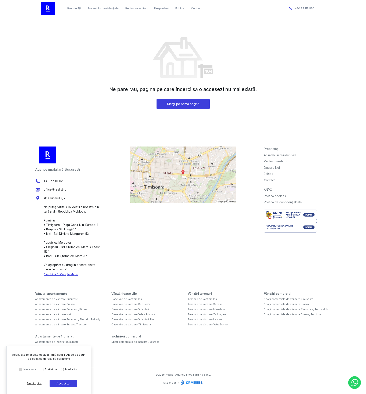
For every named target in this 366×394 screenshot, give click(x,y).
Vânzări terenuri (200, 293)
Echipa (179, 8)
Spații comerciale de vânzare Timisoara (288, 299)
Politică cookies (275, 196)
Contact (196, 8)
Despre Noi (161, 8)
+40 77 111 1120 (304, 8)
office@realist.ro (55, 189)
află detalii (58, 354)
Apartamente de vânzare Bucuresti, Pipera (61, 309)
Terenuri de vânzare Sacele (205, 304)
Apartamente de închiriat (54, 336)
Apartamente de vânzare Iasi (53, 314)
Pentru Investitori (136, 8)
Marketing (71, 369)
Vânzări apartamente (51, 293)
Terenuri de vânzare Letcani (205, 319)
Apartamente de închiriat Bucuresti (56, 341)
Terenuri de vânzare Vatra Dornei (208, 324)
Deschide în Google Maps (61, 274)
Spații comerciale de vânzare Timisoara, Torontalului (296, 309)
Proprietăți (74, 8)
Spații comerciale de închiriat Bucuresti (135, 341)
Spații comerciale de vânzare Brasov (286, 304)
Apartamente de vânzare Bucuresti (56, 299)
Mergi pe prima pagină (183, 104)
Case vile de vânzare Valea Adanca (133, 314)
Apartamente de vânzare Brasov (55, 304)
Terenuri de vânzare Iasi (203, 299)
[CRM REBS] (191, 382)
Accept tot (63, 383)
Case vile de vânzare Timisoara (131, 324)
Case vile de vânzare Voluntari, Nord (133, 319)
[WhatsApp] (354, 382)
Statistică (51, 369)
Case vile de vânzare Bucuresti (130, 304)
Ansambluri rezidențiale (103, 8)
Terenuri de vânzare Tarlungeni (207, 314)
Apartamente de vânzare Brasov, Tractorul (61, 324)
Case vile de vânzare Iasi (127, 299)
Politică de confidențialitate (283, 202)
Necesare (30, 369)
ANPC (268, 189)
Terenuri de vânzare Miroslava (206, 309)
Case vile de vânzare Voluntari (130, 309)
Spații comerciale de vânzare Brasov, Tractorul (293, 314)
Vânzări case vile (124, 293)
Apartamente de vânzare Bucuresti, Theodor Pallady (67, 319)
